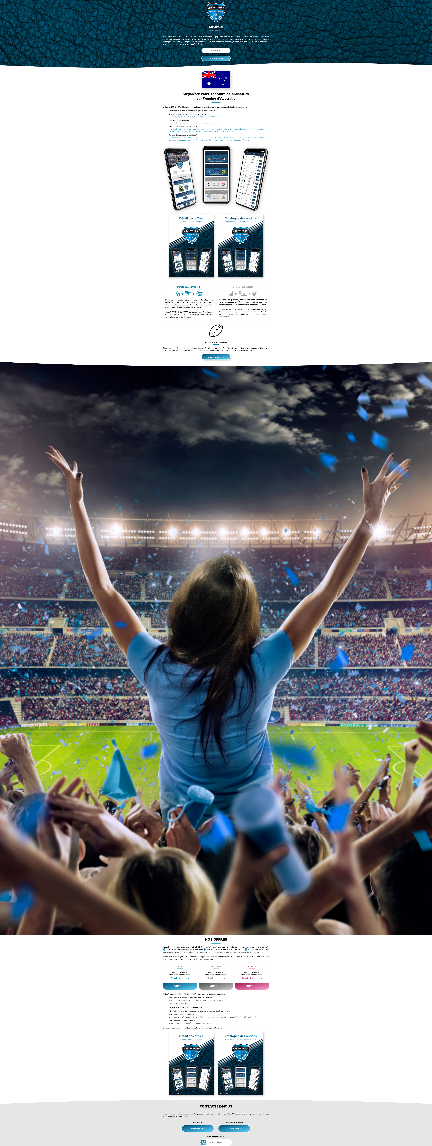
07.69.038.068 (234, 1128)
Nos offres (216, 50)
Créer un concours (216, 357)
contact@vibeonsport (198, 1128)
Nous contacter (216, 58)
